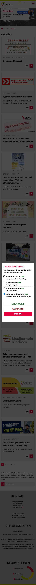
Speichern (18, 314)
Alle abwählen (18, 309)
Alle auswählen (18, 304)
